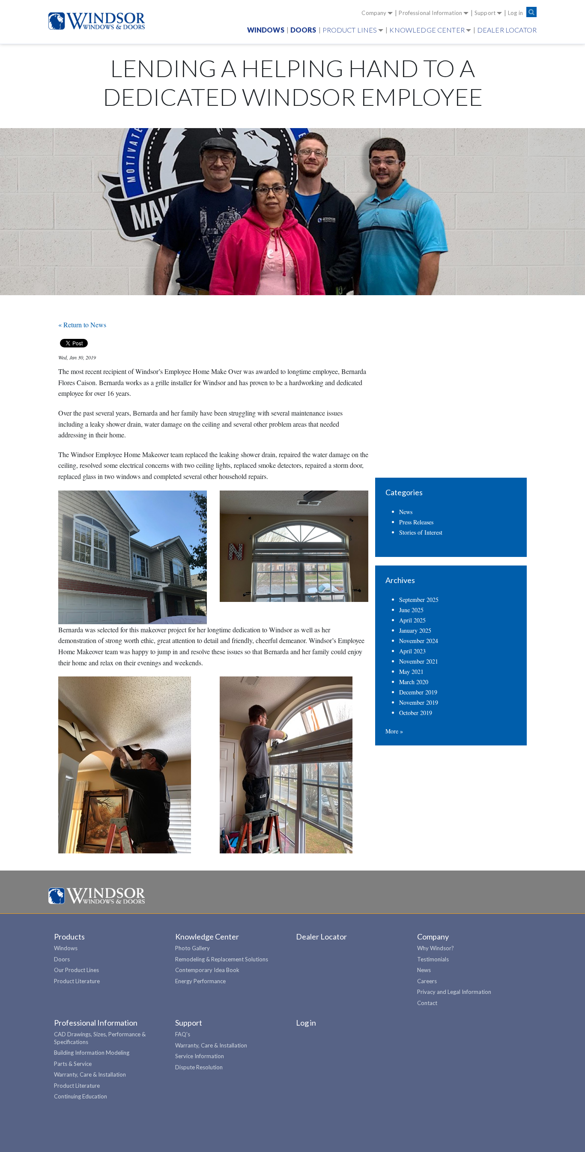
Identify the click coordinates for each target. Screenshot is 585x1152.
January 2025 (415, 630)
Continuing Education (80, 1096)
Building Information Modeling (91, 1052)
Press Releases (416, 522)
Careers (427, 981)
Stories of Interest (420, 532)
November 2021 (418, 661)
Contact (427, 1002)
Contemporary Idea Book (207, 969)
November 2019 (418, 702)
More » (394, 731)
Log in (515, 12)
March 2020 (413, 682)
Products (69, 936)
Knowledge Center (426, 30)
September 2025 (419, 599)
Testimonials (433, 959)
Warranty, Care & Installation (90, 1074)
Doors (303, 30)
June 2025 (411, 610)
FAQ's (182, 1034)
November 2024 (418, 641)
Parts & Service (73, 1063)
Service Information (199, 1056)
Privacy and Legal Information (454, 991)
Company (373, 13)
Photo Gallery (192, 948)
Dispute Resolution (199, 1067)
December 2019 (418, 692)
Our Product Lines (76, 969)
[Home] (100, 21)
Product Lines (349, 30)
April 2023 (412, 651)
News (405, 512)
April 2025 (412, 620)
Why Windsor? (435, 948)
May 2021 (411, 671)
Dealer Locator (507, 30)
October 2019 (415, 713)
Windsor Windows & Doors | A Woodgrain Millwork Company (96, 896)
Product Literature (77, 981)
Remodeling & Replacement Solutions (221, 959)
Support (485, 13)
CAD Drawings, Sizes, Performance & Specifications (100, 1038)
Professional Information (430, 13)
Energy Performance (200, 981)
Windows (265, 30)
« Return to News (82, 324)
